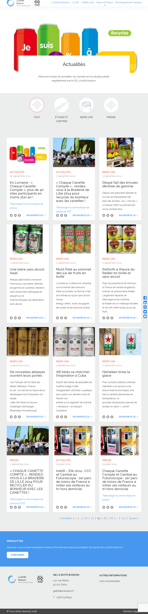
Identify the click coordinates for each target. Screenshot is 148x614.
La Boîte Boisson (60, 2)
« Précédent (65, 518)
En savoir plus (34, 215)
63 (92, 518)
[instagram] (145, 307)
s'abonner (17, 555)
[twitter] (145, 311)
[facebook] (145, 298)
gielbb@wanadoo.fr (63, 591)
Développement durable (128, 2)
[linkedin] (145, 302)
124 (123, 518)
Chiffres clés (87, 2)
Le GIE (75, 2)
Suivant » (134, 518)
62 (86, 518)
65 (105, 518)
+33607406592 (64, 597)
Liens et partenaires (109, 581)
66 (111, 518)
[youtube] (145, 316)
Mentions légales (132, 611)
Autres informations (113, 575)
